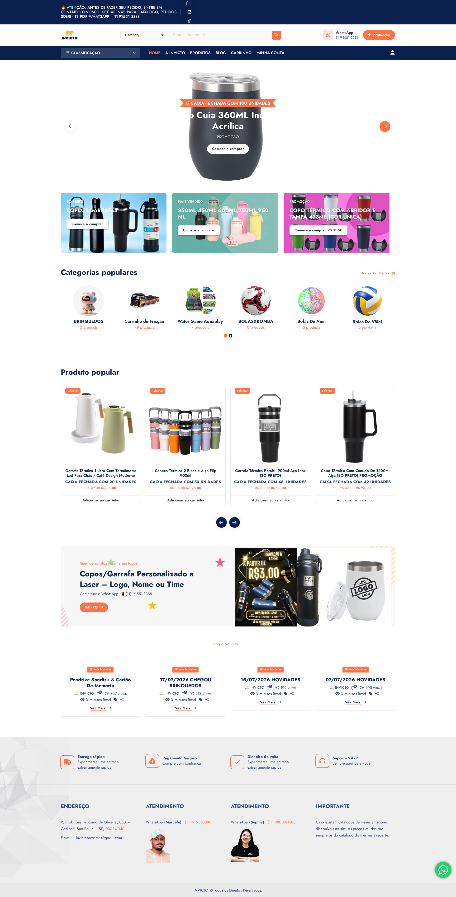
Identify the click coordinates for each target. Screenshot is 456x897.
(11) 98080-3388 (281, 822)
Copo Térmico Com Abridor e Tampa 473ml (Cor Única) (332, 213)
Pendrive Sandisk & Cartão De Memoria (100, 682)
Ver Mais (97, 708)
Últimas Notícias (100, 669)
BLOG (221, 53)
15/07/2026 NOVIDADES (270, 679)
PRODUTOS (200, 53)
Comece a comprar (101, 162)
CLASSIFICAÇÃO (85, 53)
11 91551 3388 (347, 37)
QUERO (92, 607)
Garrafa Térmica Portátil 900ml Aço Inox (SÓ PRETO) (270, 473)
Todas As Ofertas (376, 273)
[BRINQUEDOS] (61, 309)
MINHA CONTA (270, 53)
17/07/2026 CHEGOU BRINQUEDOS (185, 682)
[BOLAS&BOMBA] (228, 309)
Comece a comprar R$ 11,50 (318, 230)
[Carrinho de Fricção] (117, 309)
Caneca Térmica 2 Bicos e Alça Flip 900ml (185, 473)
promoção (381, 34)
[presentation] (71, 126)
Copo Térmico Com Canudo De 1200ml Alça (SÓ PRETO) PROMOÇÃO (355, 473)
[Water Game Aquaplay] (172, 309)
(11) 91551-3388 (197, 822)
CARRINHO (241, 53)
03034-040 (114, 829)
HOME (155, 53)
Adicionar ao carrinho (100, 500)
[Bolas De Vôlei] (340, 309)
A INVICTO (175, 53)
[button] (225, 335)
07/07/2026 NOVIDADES (355, 679)
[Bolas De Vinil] (284, 309)
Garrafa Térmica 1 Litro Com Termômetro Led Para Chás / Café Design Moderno (100, 473)
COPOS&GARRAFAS (92, 210)
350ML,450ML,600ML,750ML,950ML (223, 213)
